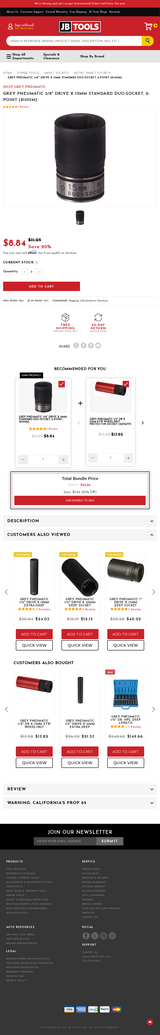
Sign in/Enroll (24, 25)
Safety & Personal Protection (27, 900)
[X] (76, 345)
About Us (12, 12)
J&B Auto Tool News (20, 935)
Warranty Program (19, 972)
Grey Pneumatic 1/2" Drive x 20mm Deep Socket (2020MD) (80, 602)
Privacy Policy (16, 980)
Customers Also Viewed (38, 535)
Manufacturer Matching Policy (28, 959)
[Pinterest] (91, 345)
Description (23, 521)
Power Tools (15, 895)
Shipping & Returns (95, 878)
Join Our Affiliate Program (101, 908)
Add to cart (34, 634)
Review (16, 789)
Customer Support (32, 12)
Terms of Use (15, 976)
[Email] (98, 345)
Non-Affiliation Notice (22, 967)
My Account (90, 873)
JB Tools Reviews (93, 891)
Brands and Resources (21, 943)
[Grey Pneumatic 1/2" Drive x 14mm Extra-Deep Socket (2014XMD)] (79, 693)
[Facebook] (83, 345)
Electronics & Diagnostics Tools (29, 882)
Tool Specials (16, 869)
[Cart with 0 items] (148, 26)
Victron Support (93, 887)
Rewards (114, 12)
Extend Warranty (57, 12)
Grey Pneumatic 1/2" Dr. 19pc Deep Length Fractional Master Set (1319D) (126, 719)
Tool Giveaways (93, 895)
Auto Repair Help (18, 939)
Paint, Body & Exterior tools (26, 891)
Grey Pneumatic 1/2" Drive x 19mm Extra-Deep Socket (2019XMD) (34, 602)
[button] (78, 423)
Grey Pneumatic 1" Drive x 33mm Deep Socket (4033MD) (126, 602)
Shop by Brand (92, 56)
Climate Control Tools (22, 878)
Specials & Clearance (51, 56)
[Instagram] (112, 936)
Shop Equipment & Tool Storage (28, 904)
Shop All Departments (23, 56)
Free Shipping (78, 12)
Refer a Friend (92, 904)
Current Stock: (20, 262)
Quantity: (10, 271)
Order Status (90, 869)
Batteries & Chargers (20, 873)
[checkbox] (61, 384)
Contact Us (90, 917)
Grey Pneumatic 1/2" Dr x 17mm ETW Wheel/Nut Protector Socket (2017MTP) (34, 723)
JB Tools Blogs (98, 12)
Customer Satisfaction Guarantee (29, 963)
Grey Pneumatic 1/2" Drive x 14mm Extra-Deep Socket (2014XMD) (79, 723)
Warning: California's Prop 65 (46, 803)
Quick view (34, 645)
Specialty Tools (17, 913)
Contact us (90, 952)
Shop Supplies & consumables (26, 908)
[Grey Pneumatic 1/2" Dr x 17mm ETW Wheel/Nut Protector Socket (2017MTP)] (34, 687)
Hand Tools (14, 887)
